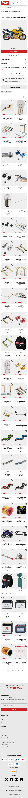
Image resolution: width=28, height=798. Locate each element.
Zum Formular (19, 81)
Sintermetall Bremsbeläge (21, 662)
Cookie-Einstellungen (5, 746)
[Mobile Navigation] (2, 7)
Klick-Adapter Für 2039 (20, 401)
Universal (7, 282)
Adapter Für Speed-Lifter (21, 211)
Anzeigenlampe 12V (7, 378)
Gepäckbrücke (21, 188)
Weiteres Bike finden (13, 55)
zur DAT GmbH (21, 75)
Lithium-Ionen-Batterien (21, 615)
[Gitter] (23, 97)
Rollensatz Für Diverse (7, 236)
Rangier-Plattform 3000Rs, (7, 544)
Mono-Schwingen (7, 424)
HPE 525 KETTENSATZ (20, 521)
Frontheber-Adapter (21, 236)
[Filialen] (14, 3)
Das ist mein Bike (14, 51)
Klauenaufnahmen (7, 401)
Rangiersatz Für (21, 306)
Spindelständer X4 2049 (21, 141)
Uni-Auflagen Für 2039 (7, 330)
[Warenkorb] (26, 3)
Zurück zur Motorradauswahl (8, 14)
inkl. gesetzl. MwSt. (14, 790)
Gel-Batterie (7, 639)
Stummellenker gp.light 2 (21, 544)
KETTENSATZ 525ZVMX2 (21, 567)
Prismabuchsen (21, 165)
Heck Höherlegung (7, 165)
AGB (2, 733)
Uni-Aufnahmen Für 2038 (7, 118)
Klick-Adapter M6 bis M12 (21, 259)
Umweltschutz (4, 744)
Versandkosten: (7, 791)
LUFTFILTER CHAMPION (7, 521)
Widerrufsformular (5, 740)
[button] (25, 7)
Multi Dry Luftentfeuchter (21, 592)
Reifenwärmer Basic (21, 353)
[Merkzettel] (22, 3)
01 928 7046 (16, 688)
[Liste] (25, 97)
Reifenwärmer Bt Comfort (7, 592)
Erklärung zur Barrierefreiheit (7, 742)
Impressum (3, 730)
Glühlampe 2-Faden (21, 118)
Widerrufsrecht (4, 737)
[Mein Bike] (18, 3)
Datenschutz (4, 735)
